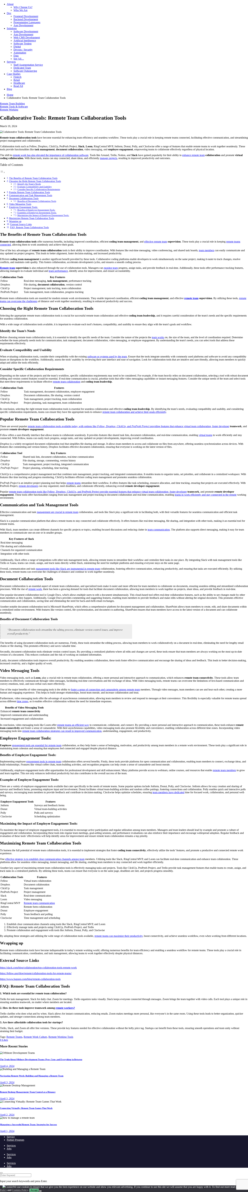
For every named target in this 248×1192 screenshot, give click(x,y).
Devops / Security (23, 49)
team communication (159, 529)
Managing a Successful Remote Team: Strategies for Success (28, 1124)
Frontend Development (25, 16)
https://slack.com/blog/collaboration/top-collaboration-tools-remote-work (38, 967)
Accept (34, 1190)
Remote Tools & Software (14, 106)
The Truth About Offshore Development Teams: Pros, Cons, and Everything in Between (41, 1059)
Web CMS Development (26, 37)
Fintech (17, 77)
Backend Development (25, 19)
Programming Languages (26, 22)
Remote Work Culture (35, 1036)
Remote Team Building (12, 103)
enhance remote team (193, 155)
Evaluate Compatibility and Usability (34, 186)
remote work (35, 589)
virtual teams (205, 435)
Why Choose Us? (22, 7)
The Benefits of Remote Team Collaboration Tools (33, 178)
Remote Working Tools (60, 1036)
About (10, 4)
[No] (40, 1190)
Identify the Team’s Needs (29, 184)
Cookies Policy (20, 1190)
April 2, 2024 (7, 1114)
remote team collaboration (66, 381)
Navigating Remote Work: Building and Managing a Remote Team (31, 1076)
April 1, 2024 (7, 1131)
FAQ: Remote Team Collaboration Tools (29, 227)
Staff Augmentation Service (28, 64)
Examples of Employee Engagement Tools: (37, 212)
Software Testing (22, 43)
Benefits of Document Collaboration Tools (36, 201)
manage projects (108, 158)
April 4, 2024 (7, 1066)
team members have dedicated (168, 792)
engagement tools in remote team (43, 761)
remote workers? (65, 1007)
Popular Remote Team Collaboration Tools (29, 192)
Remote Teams (14, 1036)
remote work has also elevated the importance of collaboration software (50, 155)
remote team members (224, 770)
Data (16, 55)
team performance (58, 270)
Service (11, 1136)
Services (11, 61)
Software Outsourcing (25, 70)
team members (206, 250)
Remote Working (9, 109)
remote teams (74, 482)
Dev (9, 13)
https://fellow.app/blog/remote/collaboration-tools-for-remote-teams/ (36, 973)
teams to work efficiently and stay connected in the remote (206, 494)
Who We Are (20, 10)
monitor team (111, 267)
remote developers (28, 486)
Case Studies (13, 73)
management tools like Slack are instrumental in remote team (68, 568)
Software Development (25, 31)
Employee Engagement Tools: (23, 207)
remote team (191, 298)
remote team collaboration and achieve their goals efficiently (134, 412)
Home (10, 94)
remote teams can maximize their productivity (118, 935)
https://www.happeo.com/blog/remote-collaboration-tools (30, 979)
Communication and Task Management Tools (30, 195)
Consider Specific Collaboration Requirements (38, 189)
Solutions (12, 28)
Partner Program (15, 1139)
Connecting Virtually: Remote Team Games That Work (26, 1108)
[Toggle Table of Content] (2, 172)
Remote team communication (39, 903)
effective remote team (155, 241)
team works (158, 337)
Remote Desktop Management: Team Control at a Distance (28, 1092)
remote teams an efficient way (73, 724)
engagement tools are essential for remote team (36, 745)
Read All (18, 86)
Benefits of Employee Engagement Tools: (36, 210)
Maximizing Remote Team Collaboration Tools (31, 218)
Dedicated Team (22, 67)
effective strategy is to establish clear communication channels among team (45, 859)
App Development (23, 25)
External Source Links (21, 224)
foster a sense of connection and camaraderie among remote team (105, 689)
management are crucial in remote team (57, 512)
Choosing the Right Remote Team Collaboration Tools (35, 181)
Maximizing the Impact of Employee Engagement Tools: (43, 215)
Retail (16, 80)
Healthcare (19, 83)
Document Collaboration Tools (23, 198)
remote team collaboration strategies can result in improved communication (62, 731)
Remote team (7, 267)
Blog (9, 89)
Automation (19, 52)
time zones (22, 701)
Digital (17, 46)
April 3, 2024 (7, 1082)
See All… (18, 58)
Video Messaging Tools (20, 204)
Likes (4, 1039)
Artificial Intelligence (24, 40)
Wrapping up (15, 221)
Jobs (9, 1148)
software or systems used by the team (107, 356)
